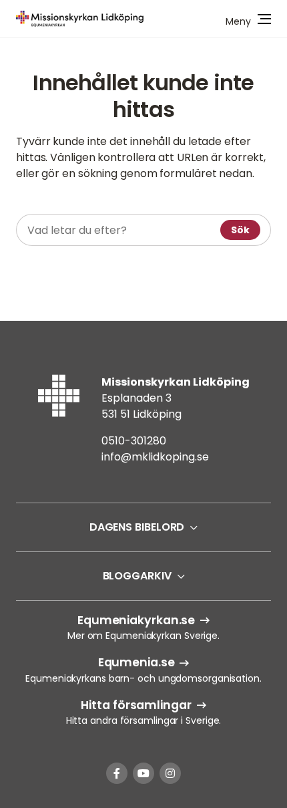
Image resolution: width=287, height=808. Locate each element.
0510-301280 (133, 440)
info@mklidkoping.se (155, 456)
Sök (240, 230)
